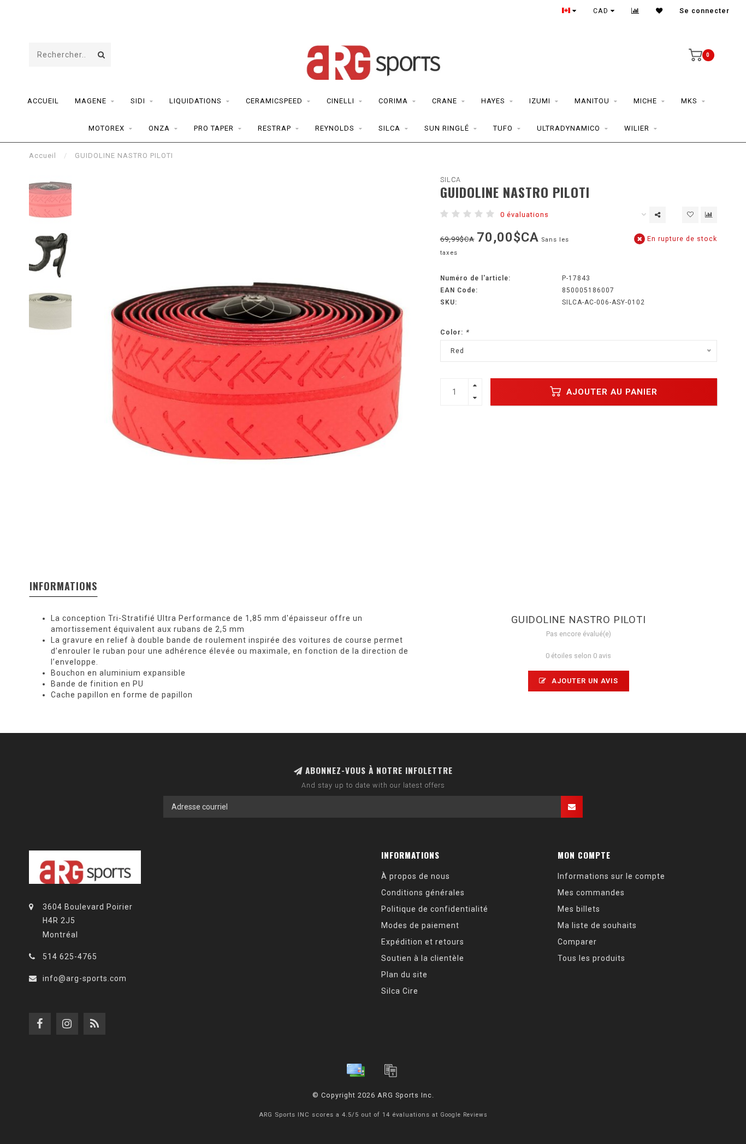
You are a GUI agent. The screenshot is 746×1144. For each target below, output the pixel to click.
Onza (159, 128)
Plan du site (404, 974)
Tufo (503, 128)
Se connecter (704, 11)
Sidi (138, 101)
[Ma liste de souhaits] (659, 11)
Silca (389, 128)
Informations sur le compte (611, 876)
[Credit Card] (355, 1070)
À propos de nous (415, 876)
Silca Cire (399, 991)
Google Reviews (464, 1115)
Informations (63, 586)
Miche (645, 101)
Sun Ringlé (446, 128)
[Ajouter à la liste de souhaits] (690, 215)
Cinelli (340, 101)
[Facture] (390, 1070)
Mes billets (579, 909)
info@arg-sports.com (85, 978)
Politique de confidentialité (434, 909)
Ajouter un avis (583, 681)
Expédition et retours (422, 941)
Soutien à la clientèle (422, 958)
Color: (454, 332)
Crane (444, 101)
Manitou (592, 101)
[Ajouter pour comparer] (709, 215)
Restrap (274, 128)
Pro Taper (214, 128)
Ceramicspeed (274, 101)
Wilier (636, 128)
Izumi (539, 101)
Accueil (43, 101)
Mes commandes (591, 892)
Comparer (577, 941)
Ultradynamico (568, 128)
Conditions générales (423, 892)
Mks (689, 101)
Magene (90, 101)
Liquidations (195, 101)
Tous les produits (591, 958)
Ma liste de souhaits (597, 925)
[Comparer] (635, 11)
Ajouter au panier (611, 392)
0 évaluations (524, 214)
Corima (393, 101)
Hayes (493, 101)
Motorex (106, 128)
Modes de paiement (420, 925)
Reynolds (334, 128)
